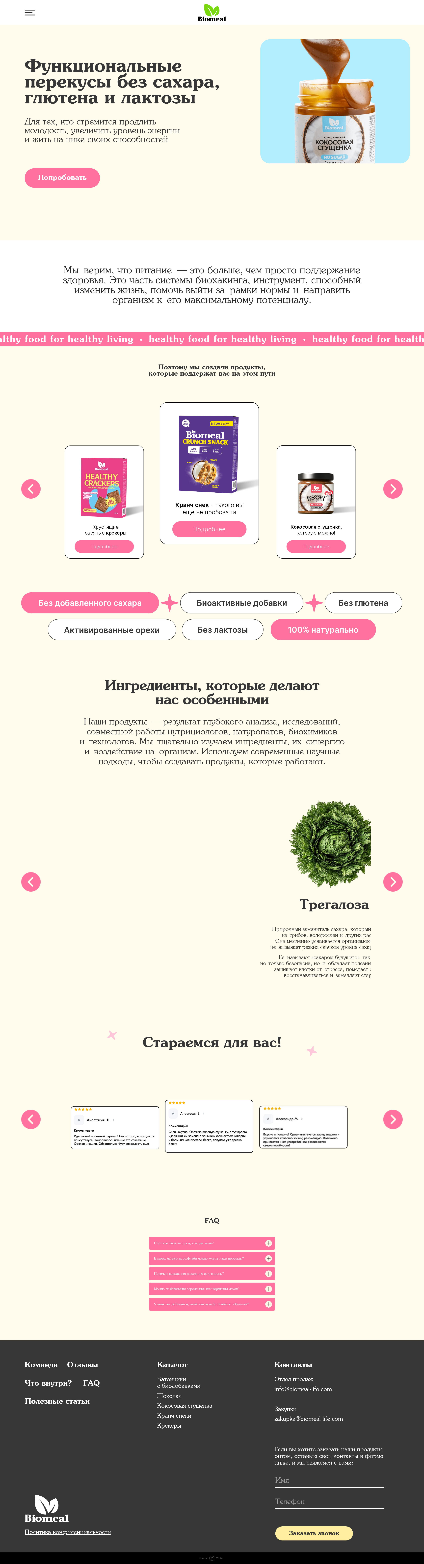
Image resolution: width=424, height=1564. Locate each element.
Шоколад (169, 1395)
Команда (41, 1365)
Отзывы (82, 1365)
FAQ (91, 1383)
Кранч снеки (174, 1415)
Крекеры (169, 1425)
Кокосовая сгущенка (184, 1405)
